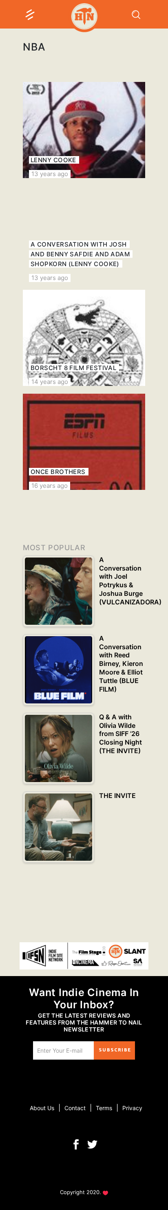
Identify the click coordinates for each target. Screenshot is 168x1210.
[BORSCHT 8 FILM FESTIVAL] (84, 338)
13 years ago (49, 174)
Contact (75, 1107)
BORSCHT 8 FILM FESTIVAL (73, 368)
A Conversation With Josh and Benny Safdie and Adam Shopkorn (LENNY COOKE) (80, 254)
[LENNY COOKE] (84, 130)
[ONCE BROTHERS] (84, 442)
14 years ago (49, 382)
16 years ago (49, 485)
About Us (42, 1107)
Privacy (132, 1107)
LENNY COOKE (53, 160)
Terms (104, 1107)
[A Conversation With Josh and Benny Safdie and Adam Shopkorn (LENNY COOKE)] (84, 234)
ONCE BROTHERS (58, 472)
